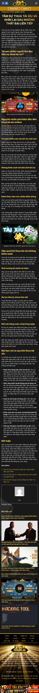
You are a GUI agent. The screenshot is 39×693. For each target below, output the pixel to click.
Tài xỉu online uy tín (24, 678)
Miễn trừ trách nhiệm (24, 638)
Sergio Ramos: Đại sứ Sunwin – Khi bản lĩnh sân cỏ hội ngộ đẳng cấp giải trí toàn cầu (18, 543)
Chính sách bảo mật (7, 638)
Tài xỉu (17, 676)
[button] (36, 3)
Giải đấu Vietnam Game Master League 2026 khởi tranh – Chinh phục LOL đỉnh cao (18, 569)
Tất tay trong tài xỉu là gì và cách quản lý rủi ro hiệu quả (18, 601)
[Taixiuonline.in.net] (19, 3)
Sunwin (19, 672)
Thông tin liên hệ (32, 638)
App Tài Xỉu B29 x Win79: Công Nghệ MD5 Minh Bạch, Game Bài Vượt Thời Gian (19, 517)
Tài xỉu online (24, 676)
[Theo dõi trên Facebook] (3, 3)
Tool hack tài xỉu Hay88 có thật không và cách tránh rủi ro (18, 627)
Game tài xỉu (12, 678)
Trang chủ (5, 12)
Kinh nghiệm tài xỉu (18, 12)
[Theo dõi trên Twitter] (6, 3)
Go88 (25, 672)
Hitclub (30, 672)
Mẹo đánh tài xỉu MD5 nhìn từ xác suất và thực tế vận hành (19, 575)
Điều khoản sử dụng (15, 638)
